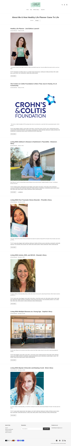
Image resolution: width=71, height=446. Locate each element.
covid (32, 411)
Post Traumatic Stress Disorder (20, 244)
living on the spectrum (38, 299)
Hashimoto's (54, 186)
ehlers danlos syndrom (50, 298)
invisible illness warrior (49, 187)
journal (54, 187)
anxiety (15, 243)
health (40, 129)
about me (25, 71)
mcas (55, 299)
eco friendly (29, 71)
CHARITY (21, 128)
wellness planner (21, 189)
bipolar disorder (22, 411)
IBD (54, 71)
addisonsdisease (24, 186)
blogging (17, 128)
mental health (52, 243)
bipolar (18, 411)
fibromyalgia (49, 354)
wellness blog (14, 189)
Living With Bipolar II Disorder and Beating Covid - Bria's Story (31, 368)
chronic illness (31, 128)
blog (15, 128)
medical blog (47, 243)
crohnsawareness (35, 129)
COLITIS (44, 128)
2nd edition (21, 71)
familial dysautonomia (43, 354)
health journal (43, 71)
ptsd (27, 244)
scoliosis (54, 355)
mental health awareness (22, 412)
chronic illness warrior (38, 128)
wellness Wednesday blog (37, 189)
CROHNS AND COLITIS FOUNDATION (17, 129)
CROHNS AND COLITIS (53, 128)
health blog (43, 129)
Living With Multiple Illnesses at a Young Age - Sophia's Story (31, 311)
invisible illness (42, 187)
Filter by (31, 20)
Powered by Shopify (63, 443)
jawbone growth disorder (33, 355)
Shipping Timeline (8, 430)
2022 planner (16, 71)
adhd (15, 298)
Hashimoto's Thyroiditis (14, 187)
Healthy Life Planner (49, 71)
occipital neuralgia (49, 355)
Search (6, 427)
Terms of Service (8, 432)
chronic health (26, 128)
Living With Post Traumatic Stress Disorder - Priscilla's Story (31, 200)
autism (17, 298)
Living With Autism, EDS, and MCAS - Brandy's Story (28, 255)
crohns (47, 128)
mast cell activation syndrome (47, 299)
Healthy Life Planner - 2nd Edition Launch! (24, 28)
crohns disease (28, 129)
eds (44, 298)
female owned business (36, 71)
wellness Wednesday (28, 189)
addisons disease (17, 186)
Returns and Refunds (9, 429)
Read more (13, 192)
